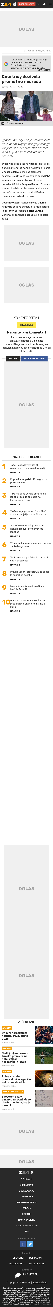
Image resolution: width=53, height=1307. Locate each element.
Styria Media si (40, 1282)
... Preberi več (45, 1304)
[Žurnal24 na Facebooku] (23, 1244)
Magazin (15, 472)
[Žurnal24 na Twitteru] (30, 1244)
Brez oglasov (26, 4)
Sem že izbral (44, 69)
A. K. (13, 87)
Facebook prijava (34, 358)
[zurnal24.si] (8, 4)
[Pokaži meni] (48, 4)
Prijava (13, 358)
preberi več (26, 325)
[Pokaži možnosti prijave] (44, 4)
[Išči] (38, 4)
